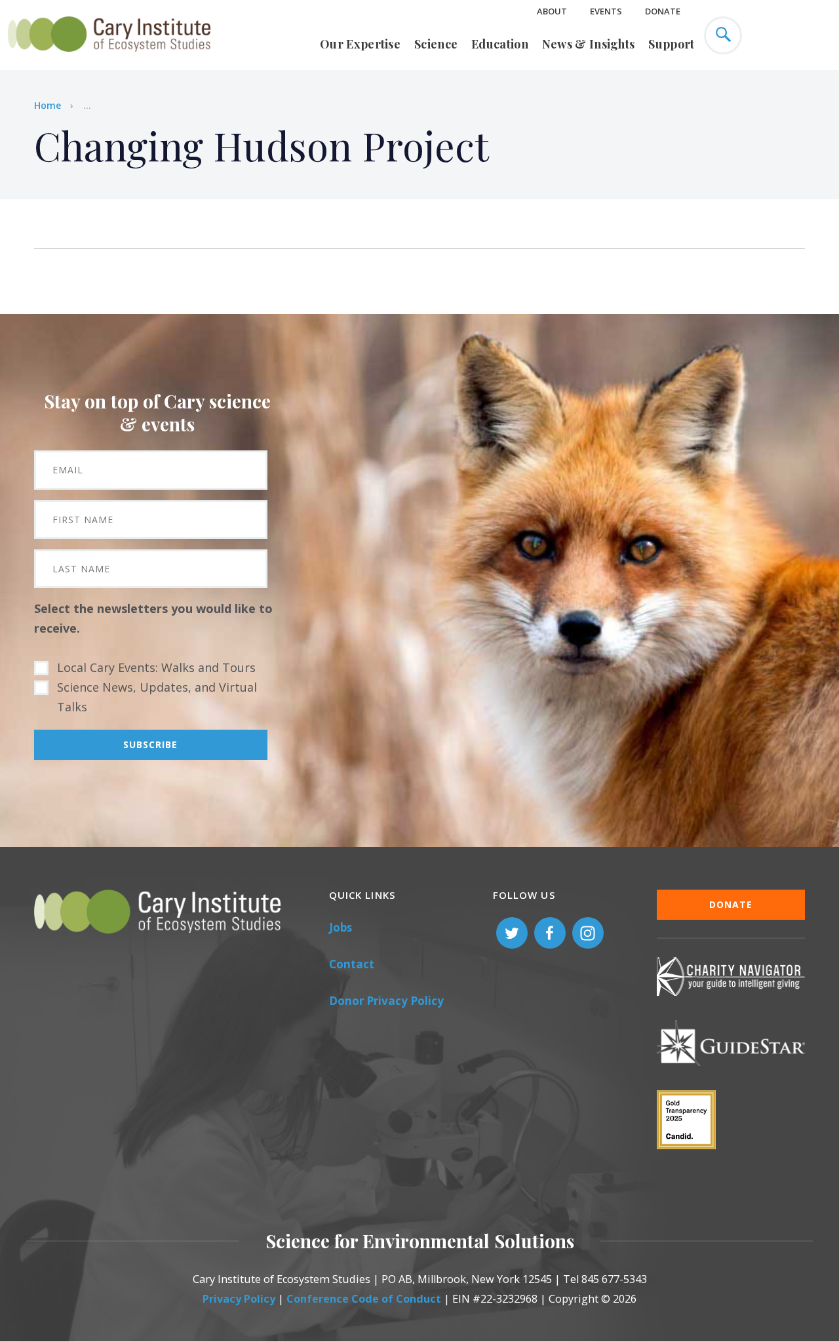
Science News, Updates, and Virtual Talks (157, 697)
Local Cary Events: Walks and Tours (156, 667)
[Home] (109, 59)
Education (499, 44)
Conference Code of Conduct (363, 1299)
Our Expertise (360, 44)
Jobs (340, 927)
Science (436, 44)
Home (47, 105)
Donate (662, 11)
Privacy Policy (239, 1299)
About (552, 11)
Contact (351, 964)
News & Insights (588, 44)
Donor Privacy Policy (386, 1000)
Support (671, 44)
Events (606, 11)
